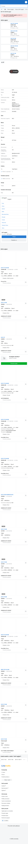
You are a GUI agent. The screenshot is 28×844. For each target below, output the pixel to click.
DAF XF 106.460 (5, 383)
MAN (3, 211)
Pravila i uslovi (5, 796)
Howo (3, 206)
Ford (3, 203)
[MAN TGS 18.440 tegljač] (14, 660)
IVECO (3, 208)
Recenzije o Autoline (6, 803)
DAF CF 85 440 (14, 31)
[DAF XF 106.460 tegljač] (14, 374)
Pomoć (3, 774)
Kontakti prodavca (5, 776)
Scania (3, 219)
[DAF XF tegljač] (14, 328)
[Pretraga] (26, 6)
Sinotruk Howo (5, 225)
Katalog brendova (5, 805)
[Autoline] (5, 9)
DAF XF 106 (13, 53)
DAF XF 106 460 (14, 23)
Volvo (3, 228)
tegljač (13, 94)
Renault (3, 217)
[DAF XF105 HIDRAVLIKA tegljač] (14, 485)
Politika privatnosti (5, 798)
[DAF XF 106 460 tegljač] (14, 259)
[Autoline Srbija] (8, 2)
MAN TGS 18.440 (5, 669)
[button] (26, 2)
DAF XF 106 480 (5, 419)
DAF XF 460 (13, 38)
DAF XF (3, 337)
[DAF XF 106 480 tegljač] (14, 410)
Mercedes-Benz (5, 214)
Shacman (4, 222)
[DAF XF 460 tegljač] (14, 293)
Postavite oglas (14, 363)
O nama (3, 772)
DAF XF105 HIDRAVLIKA (7, 494)
